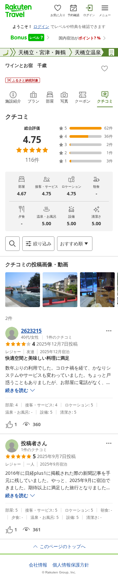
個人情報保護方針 (70, 565)
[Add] (104, 68)
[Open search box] (12, 243)
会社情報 (38, 565)
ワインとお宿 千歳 (26, 65)
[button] (22, 289)
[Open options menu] (109, 331)
